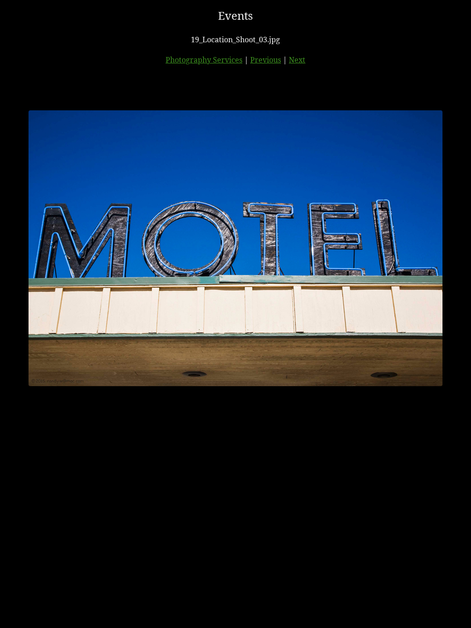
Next (297, 60)
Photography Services (204, 60)
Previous (265, 60)
